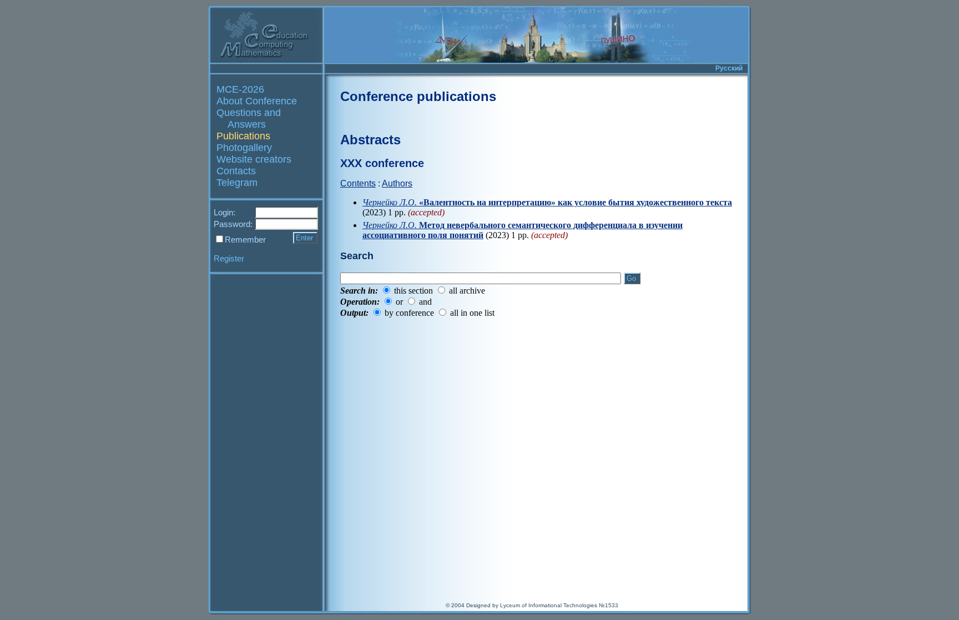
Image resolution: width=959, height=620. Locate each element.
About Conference (256, 101)
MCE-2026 (240, 89)
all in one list (472, 312)
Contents (358, 183)
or (399, 301)
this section (413, 290)
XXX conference (382, 163)
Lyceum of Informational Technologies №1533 (559, 605)
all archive (467, 290)
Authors (397, 183)
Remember (245, 239)
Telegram (237, 182)
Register (229, 258)
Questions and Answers (248, 118)
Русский (729, 68)
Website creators (253, 159)
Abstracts (370, 139)
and (425, 301)
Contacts (236, 171)
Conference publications (418, 96)
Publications (243, 136)
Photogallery (244, 147)
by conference (409, 312)
